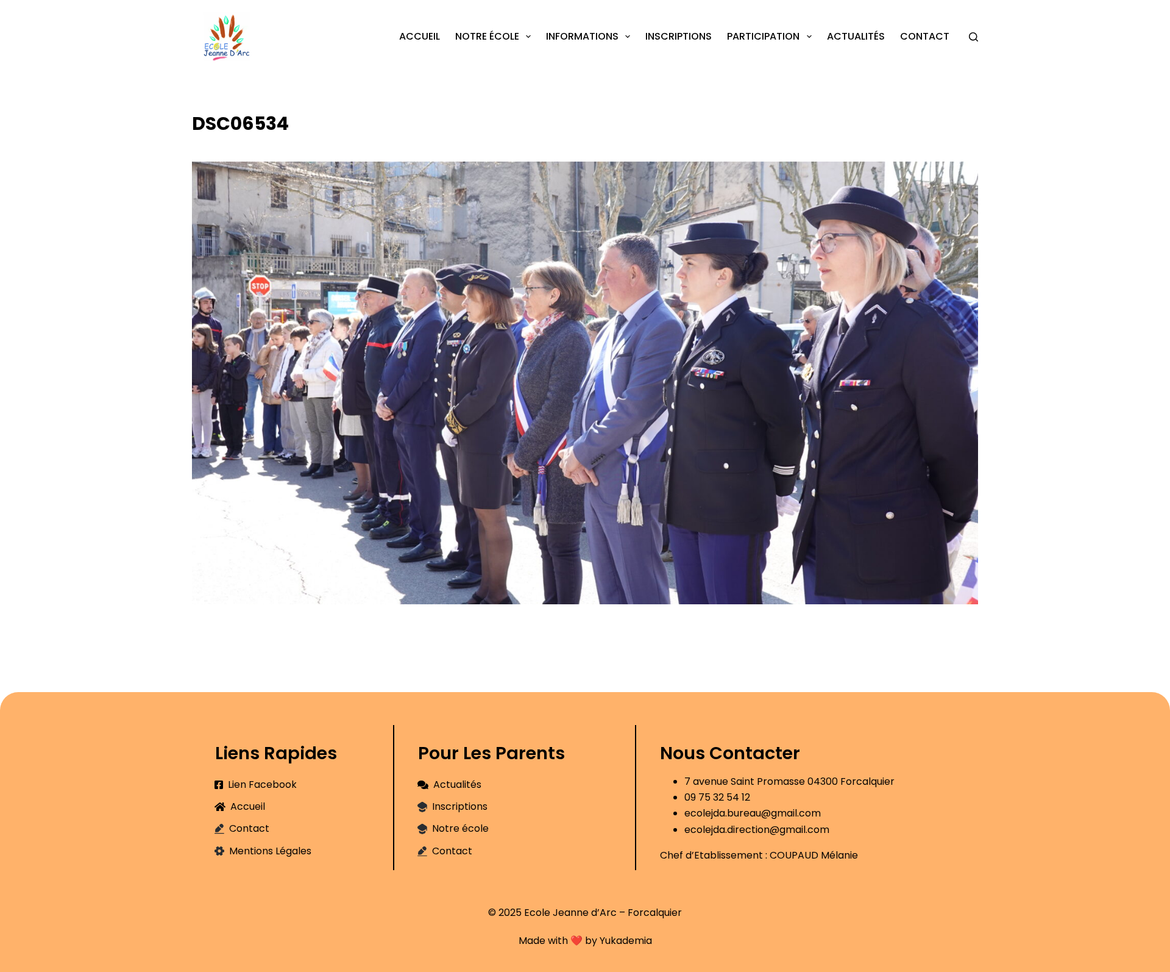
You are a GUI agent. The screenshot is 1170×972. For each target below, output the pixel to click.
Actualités (856, 36)
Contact (924, 36)
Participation (763, 36)
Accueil (419, 36)
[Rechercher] (973, 36)
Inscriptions (678, 36)
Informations (582, 36)
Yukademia (626, 941)
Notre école (487, 36)
